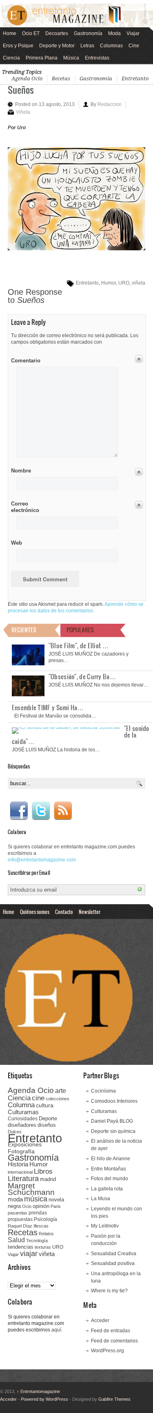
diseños (47, 1125)
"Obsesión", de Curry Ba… (82, 676)
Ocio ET (31, 33)
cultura (44, 1105)
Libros (43, 1171)
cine (38, 1098)
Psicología (45, 1219)
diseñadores (22, 1125)
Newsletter (89, 911)
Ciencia (11, 58)
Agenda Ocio (26, 78)
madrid (48, 1179)
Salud (16, 1239)
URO (123, 283)
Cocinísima (103, 1091)
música (35, 1199)
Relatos (46, 1233)
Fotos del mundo (109, 1178)
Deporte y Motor (57, 46)
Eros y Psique (18, 46)
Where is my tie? (109, 1291)
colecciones (57, 1098)
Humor (108, 283)
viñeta (138, 283)
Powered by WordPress (44, 1399)
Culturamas (23, 1111)
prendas (38, 1213)
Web (16, 543)
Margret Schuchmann (31, 1189)
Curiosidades (23, 1119)
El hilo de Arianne (110, 1158)
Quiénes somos (34, 911)
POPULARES (80, 629)
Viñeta (23, 112)
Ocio (26, 1206)
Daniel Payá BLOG (112, 1121)
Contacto (64, 911)
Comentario (24, 359)
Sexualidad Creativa (113, 1253)
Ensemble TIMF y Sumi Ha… (48, 707)
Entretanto (135, 78)
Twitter (41, 811)
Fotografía (21, 1151)
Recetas (61, 78)
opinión (41, 1206)
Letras (87, 46)
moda (15, 1199)
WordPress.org (107, 1350)
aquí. (56, 1330)
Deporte (48, 1119)
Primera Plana (42, 58)
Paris (56, 1206)
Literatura (23, 1178)
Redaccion (110, 104)
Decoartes (56, 33)
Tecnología (37, 1240)
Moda (114, 33)
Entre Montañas (108, 1169)
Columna (21, 1105)
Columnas (111, 46)
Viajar (133, 33)
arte (60, 1090)
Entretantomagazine (38, 1391)
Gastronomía (88, 33)
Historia (18, 1164)
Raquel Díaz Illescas (28, 1225)
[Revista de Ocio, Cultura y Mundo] (76, 15)
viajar (29, 1253)
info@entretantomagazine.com (42, 860)
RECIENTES (23, 629)
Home (9, 33)
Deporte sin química (113, 1131)
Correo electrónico (24, 507)
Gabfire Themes (114, 1399)
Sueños (21, 89)
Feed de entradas (110, 1331)
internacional (20, 1172)
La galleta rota (107, 1189)
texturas (43, 1247)
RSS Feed (63, 811)
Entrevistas (97, 58)
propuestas (20, 1219)
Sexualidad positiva (113, 1263)
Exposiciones (25, 1144)
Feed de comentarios (114, 1341)
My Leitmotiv (105, 1226)
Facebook (19, 811)
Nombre (21, 471)
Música (71, 58)
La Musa (100, 1198)
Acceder (100, 1320)
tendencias (20, 1247)
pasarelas (17, 1212)
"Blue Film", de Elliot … (79, 645)
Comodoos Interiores (114, 1101)
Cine (134, 46)
